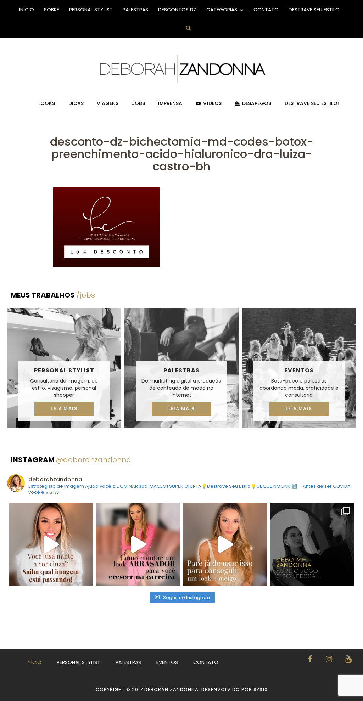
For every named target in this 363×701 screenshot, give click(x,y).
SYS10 (260, 689)
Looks (46, 103)
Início (26, 9)
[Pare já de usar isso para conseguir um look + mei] (225, 544)
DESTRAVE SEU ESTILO (314, 9)
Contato (266, 9)
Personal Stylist (91, 9)
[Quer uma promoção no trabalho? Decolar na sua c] (138, 544)
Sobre (51, 9)
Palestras (135, 9)
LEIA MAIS (64, 408)
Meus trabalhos (53, 295)
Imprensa (170, 103)
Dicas (76, 103)
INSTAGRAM (71, 460)
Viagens (107, 103)
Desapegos (256, 103)
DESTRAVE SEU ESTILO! (312, 103)
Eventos (299, 370)
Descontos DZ (177, 9)
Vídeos (212, 103)
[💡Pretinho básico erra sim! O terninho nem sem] (312, 544)
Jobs (138, 103)
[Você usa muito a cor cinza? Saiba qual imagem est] (51, 544)
